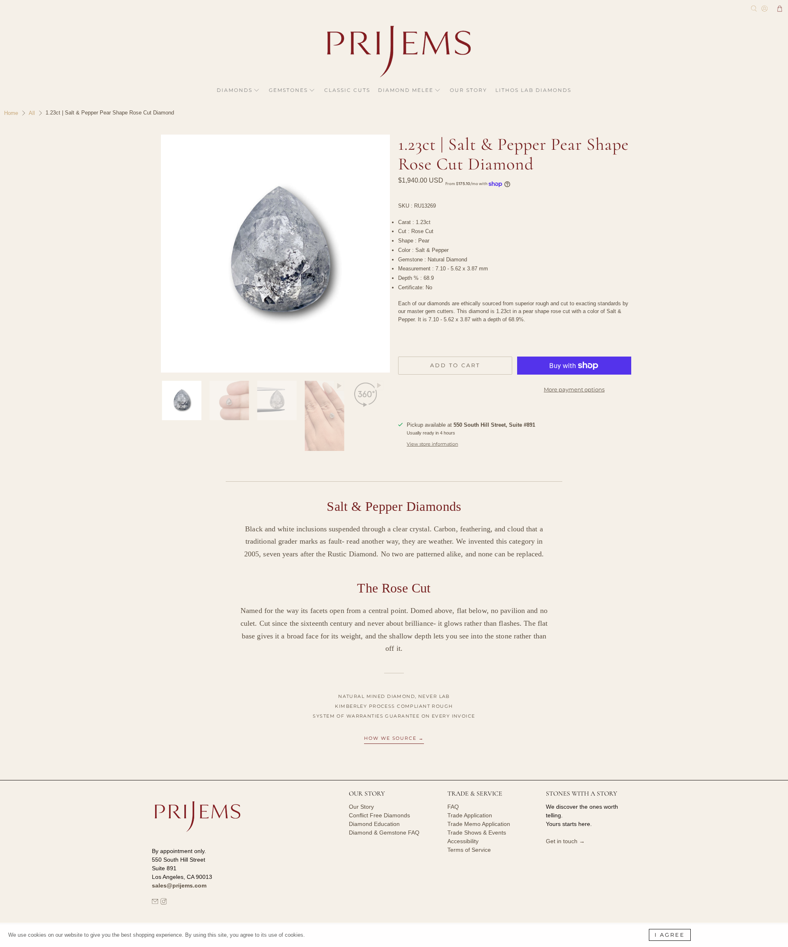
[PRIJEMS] (394, 51)
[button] (780, 8)
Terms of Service (469, 849)
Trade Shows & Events (476, 832)
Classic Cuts (347, 90)
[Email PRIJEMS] (155, 902)
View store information (432, 444)
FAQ (453, 806)
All (32, 113)
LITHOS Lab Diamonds (533, 90)
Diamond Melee (405, 90)
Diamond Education (374, 824)
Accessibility (463, 841)
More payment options (574, 389)
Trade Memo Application (478, 824)
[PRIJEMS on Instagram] (163, 902)
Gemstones (288, 90)
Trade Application (469, 815)
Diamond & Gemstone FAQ (384, 832)
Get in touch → (565, 841)
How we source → (394, 738)
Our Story (468, 90)
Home (11, 113)
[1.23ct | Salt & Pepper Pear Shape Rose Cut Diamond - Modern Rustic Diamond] (271, 254)
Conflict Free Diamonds (379, 815)
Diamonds (234, 90)
